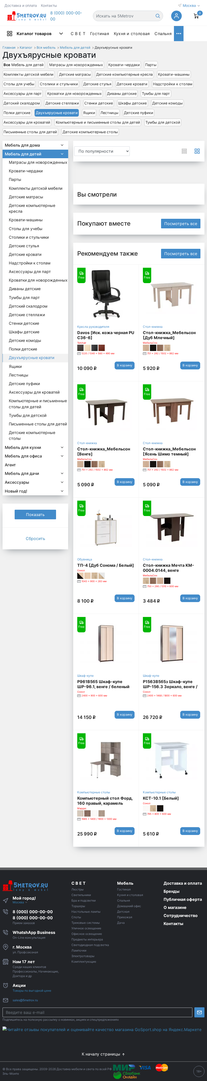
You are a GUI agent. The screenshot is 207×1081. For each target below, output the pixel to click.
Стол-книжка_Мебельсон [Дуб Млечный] (169, 335)
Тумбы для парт (156, 93)
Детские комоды (167, 103)
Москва (190, 5)
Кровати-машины (174, 74)
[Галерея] (197, 151)
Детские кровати (132, 84)
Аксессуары (17, 482)
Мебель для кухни (23, 447)
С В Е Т (78, 33)
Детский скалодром (22, 103)
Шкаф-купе (85, 676)
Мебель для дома (22, 145)
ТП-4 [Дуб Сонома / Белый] (105, 565)
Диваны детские (122, 93)
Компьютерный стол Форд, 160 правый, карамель (105, 801)
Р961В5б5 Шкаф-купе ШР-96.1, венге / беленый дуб (103, 686)
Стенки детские (98, 103)
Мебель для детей (24, 65)
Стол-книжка (153, 327)
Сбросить (35, 538)
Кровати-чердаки (124, 65)
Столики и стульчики (59, 84)
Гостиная (99, 33)
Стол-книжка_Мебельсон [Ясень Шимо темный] (169, 451)
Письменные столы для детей (30, 132)
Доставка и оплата (21, 5)
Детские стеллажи (62, 103)
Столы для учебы (19, 84)
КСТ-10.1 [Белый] (161, 798)
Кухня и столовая (132, 33)
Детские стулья (97, 84)
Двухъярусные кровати (57, 113)
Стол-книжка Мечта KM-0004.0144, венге (168, 568)
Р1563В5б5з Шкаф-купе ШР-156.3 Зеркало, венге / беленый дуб (170, 686)
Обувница (84, 559)
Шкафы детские (132, 103)
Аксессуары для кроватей (27, 122)
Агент (10, 464)
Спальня (162, 33)
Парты (151, 65)
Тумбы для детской (162, 122)
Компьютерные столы (93, 792)
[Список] (184, 151)
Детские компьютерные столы (90, 132)
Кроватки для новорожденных (74, 93)
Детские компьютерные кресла (124, 74)
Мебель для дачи (22, 473)
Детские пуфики (138, 113)
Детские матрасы (75, 74)
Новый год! (16, 491)
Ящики (89, 113)
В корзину (124, 365)
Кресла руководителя (93, 327)
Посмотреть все (180, 223)
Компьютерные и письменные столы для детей (98, 122)
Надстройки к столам (172, 84)
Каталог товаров (34, 33)
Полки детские (17, 113)
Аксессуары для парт (23, 93)
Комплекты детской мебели (29, 74)
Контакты (49, 5)
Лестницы (109, 113)
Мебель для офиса (23, 455)
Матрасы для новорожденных (76, 65)
